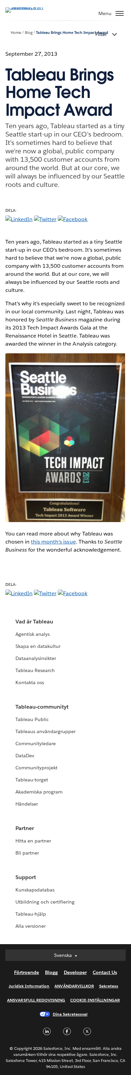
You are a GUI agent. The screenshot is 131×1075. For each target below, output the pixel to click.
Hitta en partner (33, 841)
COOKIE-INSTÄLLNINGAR (95, 1000)
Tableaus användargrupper (45, 731)
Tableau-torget (31, 780)
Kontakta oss (29, 682)
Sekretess (108, 986)
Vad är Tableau (34, 621)
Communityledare (35, 743)
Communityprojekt (36, 768)
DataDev (24, 756)
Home (16, 32)
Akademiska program (38, 792)
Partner (24, 828)
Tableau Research (35, 670)
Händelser (26, 804)
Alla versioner (30, 926)
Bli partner (27, 853)
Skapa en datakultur (37, 646)
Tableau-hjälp (30, 914)
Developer (75, 972)
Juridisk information (29, 986)
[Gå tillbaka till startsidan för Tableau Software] (28, 7)
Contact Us (105, 972)
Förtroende (26, 972)
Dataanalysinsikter (35, 658)
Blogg (51, 972)
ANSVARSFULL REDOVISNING (36, 1000)
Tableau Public (32, 719)
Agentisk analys (32, 634)
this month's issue (53, 541)
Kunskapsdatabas (34, 890)
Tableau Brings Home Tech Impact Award (72, 32)
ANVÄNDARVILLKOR (74, 986)
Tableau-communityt (42, 706)
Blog (29, 32)
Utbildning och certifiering (45, 902)
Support (25, 877)
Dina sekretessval (70, 1014)
